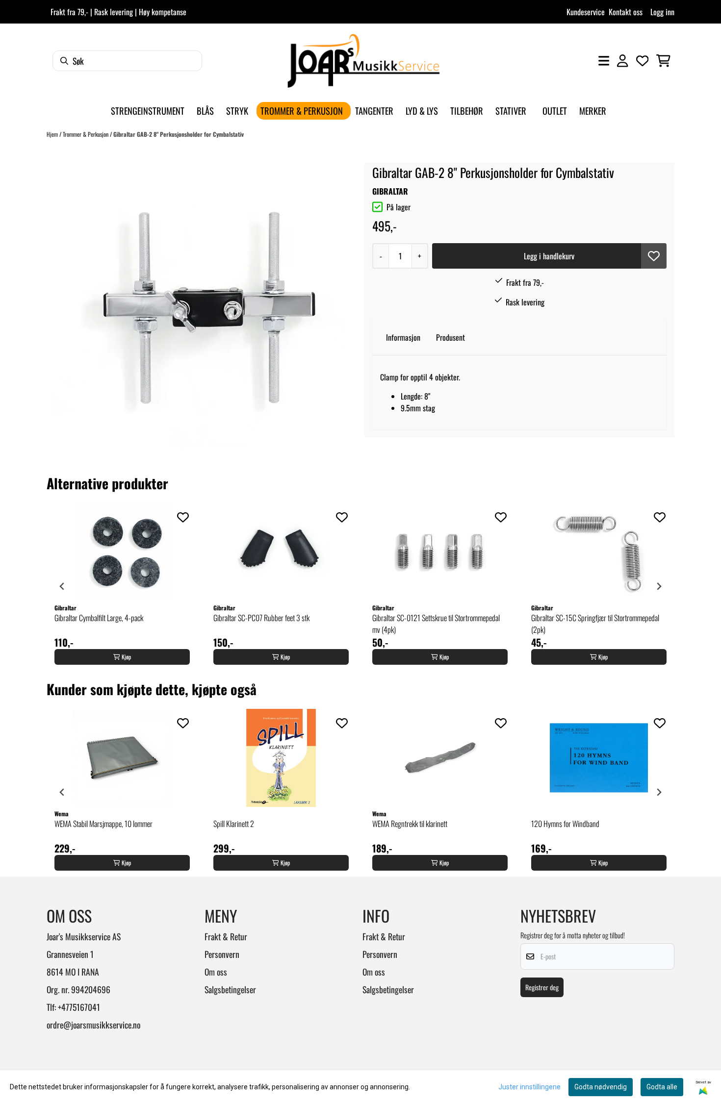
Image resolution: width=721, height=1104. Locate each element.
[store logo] (363, 60)
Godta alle (661, 1087)
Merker (592, 110)
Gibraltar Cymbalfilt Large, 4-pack (98, 618)
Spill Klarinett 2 (233, 823)
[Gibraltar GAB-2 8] (197, 311)
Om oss (216, 971)
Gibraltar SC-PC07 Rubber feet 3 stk (261, 618)
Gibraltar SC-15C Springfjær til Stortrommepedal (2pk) (595, 623)
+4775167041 (79, 1007)
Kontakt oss (626, 12)
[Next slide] (659, 586)
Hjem (53, 134)
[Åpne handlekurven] (663, 60)
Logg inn (662, 12)
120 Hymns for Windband (565, 823)
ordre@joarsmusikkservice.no (93, 1024)
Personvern (222, 954)
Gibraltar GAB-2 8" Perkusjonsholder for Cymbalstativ (178, 134)
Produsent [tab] (450, 337)
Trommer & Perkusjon (86, 134)
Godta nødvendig (600, 1087)
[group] (122, 586)
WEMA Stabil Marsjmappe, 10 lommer (103, 823)
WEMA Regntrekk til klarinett (409, 823)
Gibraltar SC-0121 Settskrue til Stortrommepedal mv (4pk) (436, 623)
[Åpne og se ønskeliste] (642, 60)
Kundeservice (585, 12)
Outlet (554, 110)
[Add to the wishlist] (183, 517)
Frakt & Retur (226, 936)
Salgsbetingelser (230, 989)
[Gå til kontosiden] (622, 60)
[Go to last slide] (62, 586)
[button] (654, 256)
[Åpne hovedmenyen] (603, 60)
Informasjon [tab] (403, 337)
